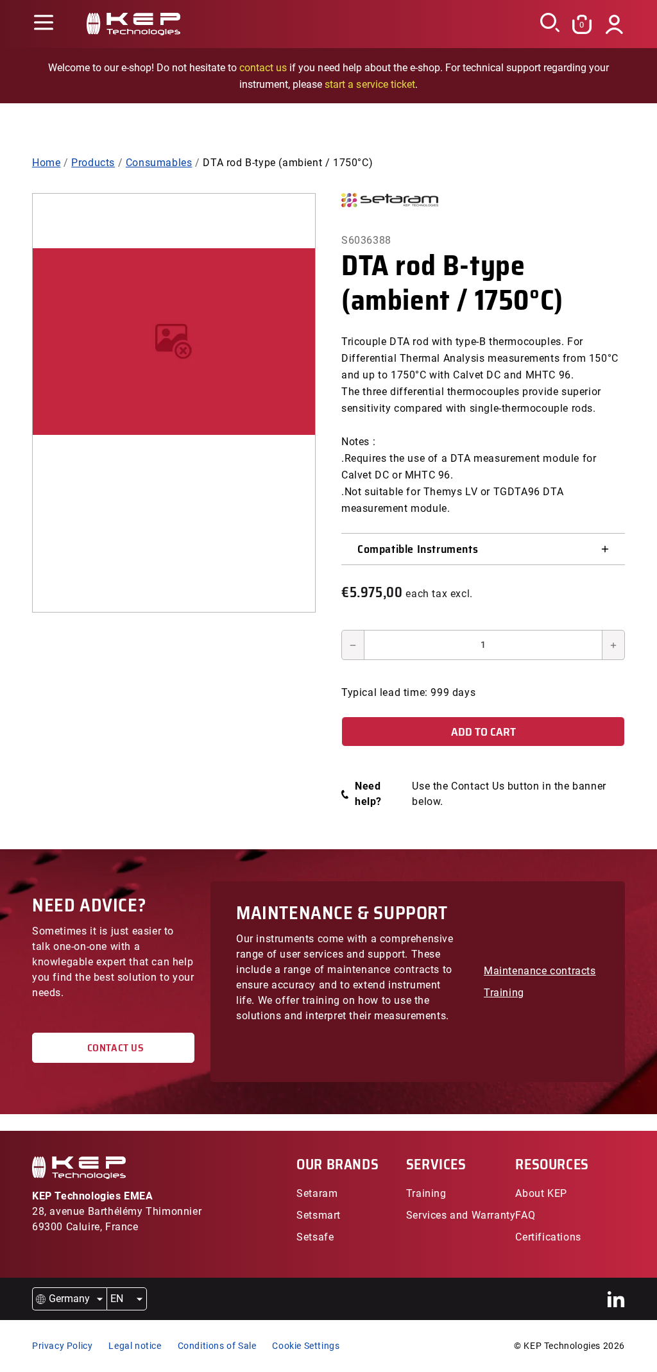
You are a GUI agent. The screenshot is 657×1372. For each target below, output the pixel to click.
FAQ (525, 1215)
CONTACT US (113, 1048)
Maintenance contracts (540, 971)
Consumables (159, 163)
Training (504, 993)
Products (93, 163)
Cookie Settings (305, 1346)
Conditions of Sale (217, 1346)
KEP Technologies (562, 1346)
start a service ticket (369, 84)
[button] (43, 24)
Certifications (548, 1237)
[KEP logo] (133, 24)
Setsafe (315, 1237)
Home (46, 163)
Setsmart (318, 1215)
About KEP (541, 1193)
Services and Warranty (461, 1215)
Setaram (316, 1193)
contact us (263, 68)
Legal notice (134, 1346)
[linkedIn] (616, 1299)
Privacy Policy (62, 1346)
